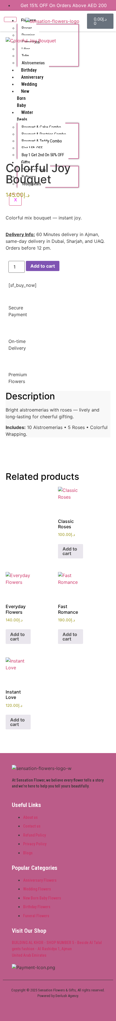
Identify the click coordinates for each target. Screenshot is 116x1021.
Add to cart (42, 266)
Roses (27, 28)
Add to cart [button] (70, 551)
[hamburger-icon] (10, 19)
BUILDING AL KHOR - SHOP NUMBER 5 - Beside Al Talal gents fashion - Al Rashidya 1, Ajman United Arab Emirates (57, 949)
